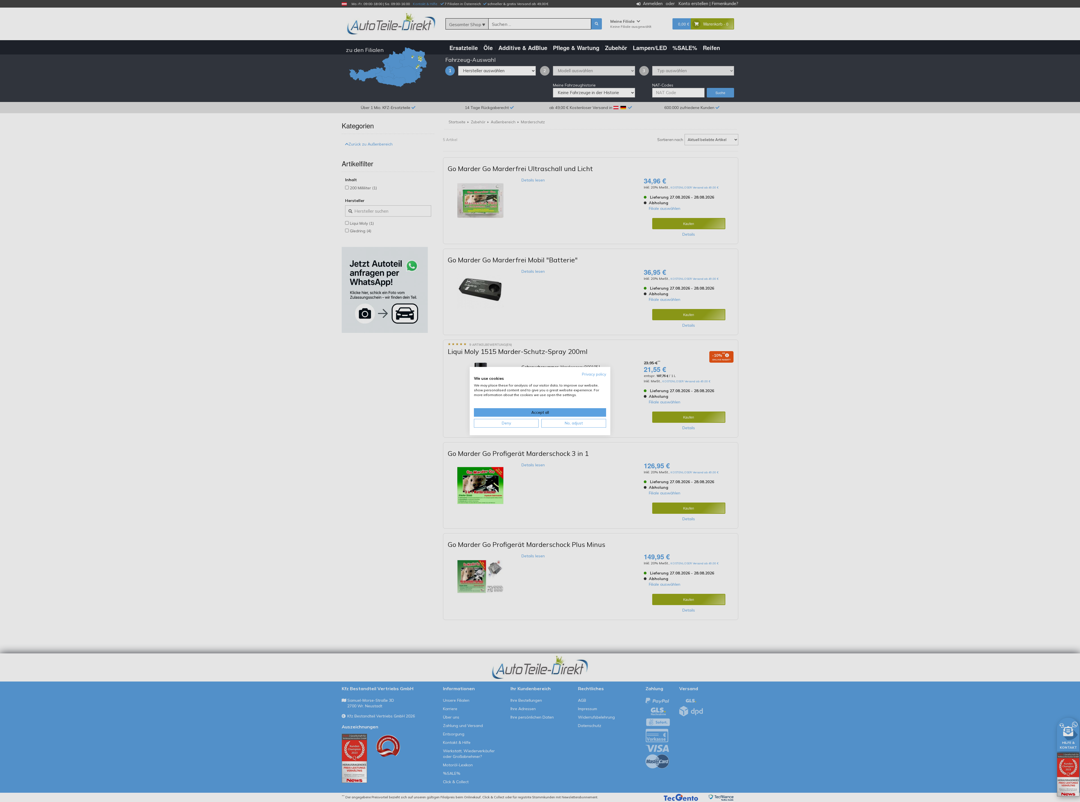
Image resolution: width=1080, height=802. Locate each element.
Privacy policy (594, 374)
